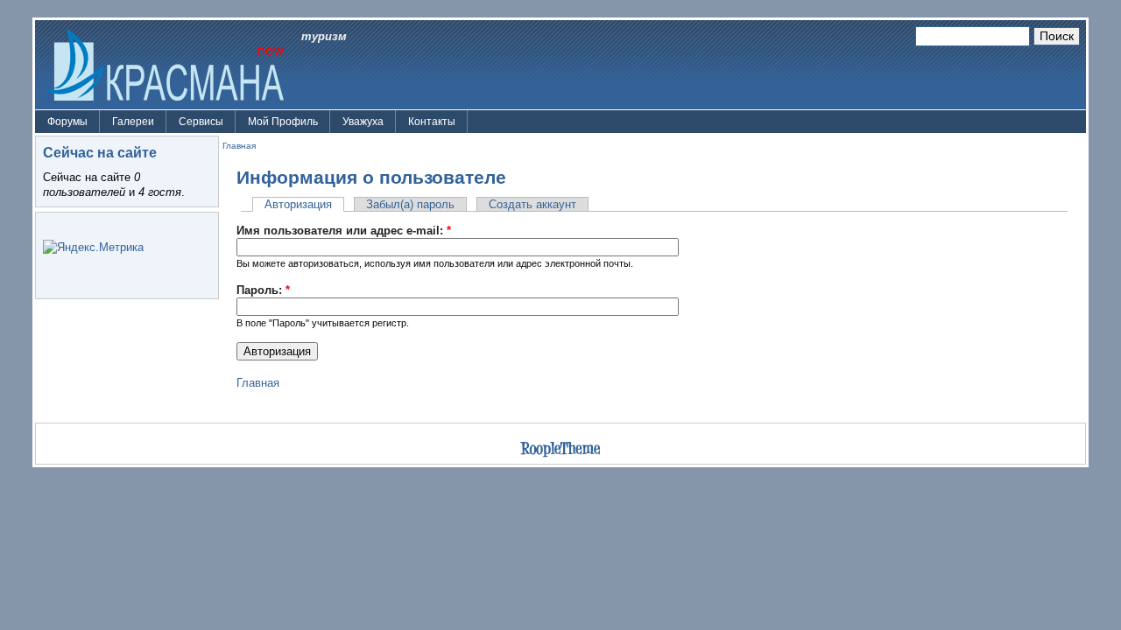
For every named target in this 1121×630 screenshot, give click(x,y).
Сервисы (201, 122)
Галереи (133, 122)
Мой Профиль (283, 122)
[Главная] (164, 63)
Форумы (67, 122)
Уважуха (363, 122)
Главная (239, 145)
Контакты (431, 122)
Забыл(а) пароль (410, 204)
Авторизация (298, 204)
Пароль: (263, 290)
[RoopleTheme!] (560, 451)
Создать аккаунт (532, 204)
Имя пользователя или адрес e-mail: (343, 230)
